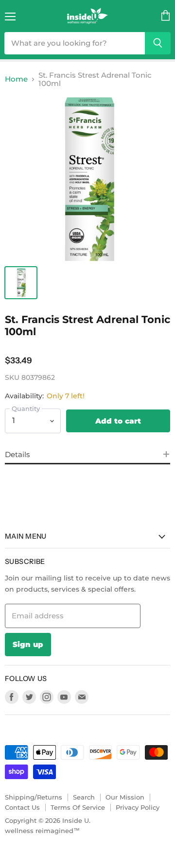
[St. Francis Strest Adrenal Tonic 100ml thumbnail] (20, 282)
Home (16, 79)
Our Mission (124, 797)
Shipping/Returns (33, 797)
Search (84, 797)
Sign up (28, 644)
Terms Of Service (78, 807)
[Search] (158, 43)
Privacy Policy (137, 807)
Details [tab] (17, 454)
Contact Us (22, 807)
